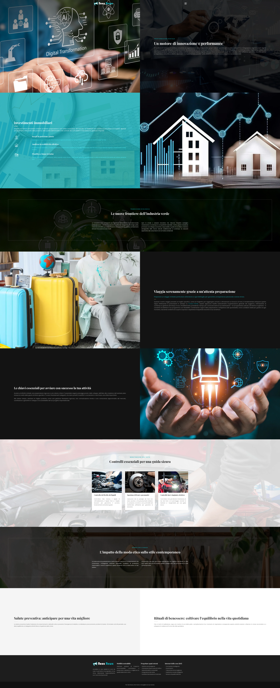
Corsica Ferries (193, 304)
